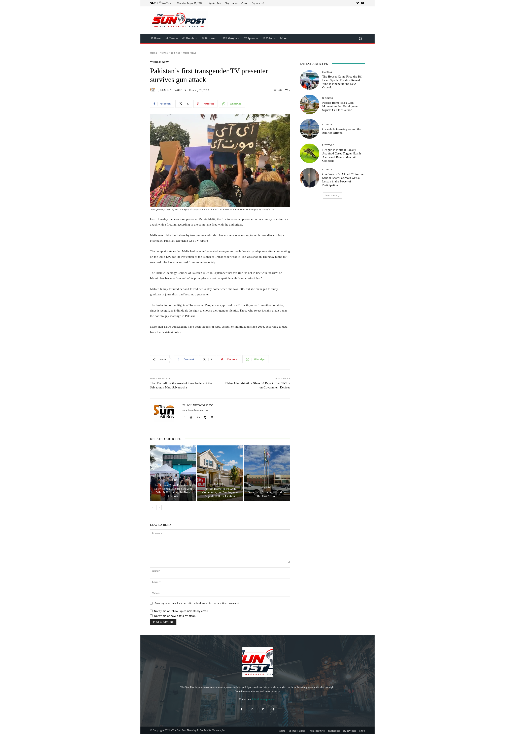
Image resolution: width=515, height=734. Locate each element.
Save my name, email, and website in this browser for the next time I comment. (197, 603)
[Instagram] (191, 416)
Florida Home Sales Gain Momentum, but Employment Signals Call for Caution (220, 492)
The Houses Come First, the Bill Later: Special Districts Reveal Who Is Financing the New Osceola (173, 490)
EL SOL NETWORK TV (173, 90)
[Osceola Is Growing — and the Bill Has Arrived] (267, 473)
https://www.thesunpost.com (195, 410)
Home (153, 52)
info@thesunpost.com (264, 699)
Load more (331, 195)
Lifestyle (328, 145)
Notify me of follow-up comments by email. (181, 611)
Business (219, 484)
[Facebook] (183, 416)
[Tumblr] (205, 416)
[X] (212, 416)
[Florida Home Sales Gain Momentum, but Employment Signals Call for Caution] (220, 473)
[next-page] (159, 507)
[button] (360, 38)
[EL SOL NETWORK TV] (153, 89)
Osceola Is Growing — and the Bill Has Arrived (267, 494)
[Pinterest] (263, 709)
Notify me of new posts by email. (175, 615)
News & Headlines (170, 52)
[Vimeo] (357, 3)
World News (189, 52)
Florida (172, 480)
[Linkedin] (198, 416)
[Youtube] (362, 3)
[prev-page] (152, 507)
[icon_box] (258, 4)
